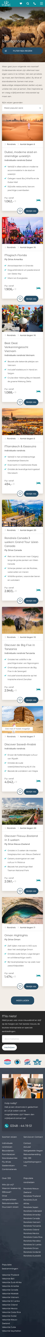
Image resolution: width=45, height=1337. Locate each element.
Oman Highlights (16, 935)
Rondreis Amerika (32, 1214)
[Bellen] (34, 3)
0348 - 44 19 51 (21, 1126)
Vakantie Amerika (10, 1286)
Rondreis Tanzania (32, 1226)
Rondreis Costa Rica (33, 1237)
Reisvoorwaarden (10, 1203)
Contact (27, 1143)
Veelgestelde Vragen (33, 1150)
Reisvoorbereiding (32, 1154)
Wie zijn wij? (8, 1184)
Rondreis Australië (32, 1256)
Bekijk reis (31, 211)
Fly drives (6, 1162)
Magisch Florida (15, 255)
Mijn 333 (27, 1158)
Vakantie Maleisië (10, 1293)
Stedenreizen (8, 1165)
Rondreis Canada (32, 1218)
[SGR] (28, 1061)
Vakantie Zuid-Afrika (12, 1282)
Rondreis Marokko (32, 1241)
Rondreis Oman (31, 1248)
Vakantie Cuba (9, 1327)
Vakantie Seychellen (11, 1331)
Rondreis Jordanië (32, 1252)
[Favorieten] (21, 3)
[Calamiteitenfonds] (18, 1061)
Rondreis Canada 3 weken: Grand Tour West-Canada (21, 542)
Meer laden (22, 1000)
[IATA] (37, 1061)
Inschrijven (9, 1047)
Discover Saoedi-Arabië (20, 744)
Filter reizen (22, 51)
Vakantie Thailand (10, 1275)
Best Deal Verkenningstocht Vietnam (16, 347)
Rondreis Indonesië (33, 1211)
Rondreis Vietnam (32, 1222)
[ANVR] (8, 1061)
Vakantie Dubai (9, 1316)
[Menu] (41, 3)
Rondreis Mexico (31, 1233)
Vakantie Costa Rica (11, 1312)
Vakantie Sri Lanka (11, 1301)
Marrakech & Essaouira (20, 446)
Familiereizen (8, 1154)
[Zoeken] (27, 3)
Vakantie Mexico (9, 1308)
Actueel (27, 1147)
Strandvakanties (9, 1158)
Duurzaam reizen (10, 1207)
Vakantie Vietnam (10, 1297)
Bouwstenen (8, 1150)
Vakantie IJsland (10, 1305)
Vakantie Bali (8, 1278)
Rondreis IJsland (31, 1229)
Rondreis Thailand (32, 1196)
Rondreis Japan (31, 1207)
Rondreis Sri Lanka (32, 1244)
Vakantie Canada (10, 1290)
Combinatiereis (9, 1169)
